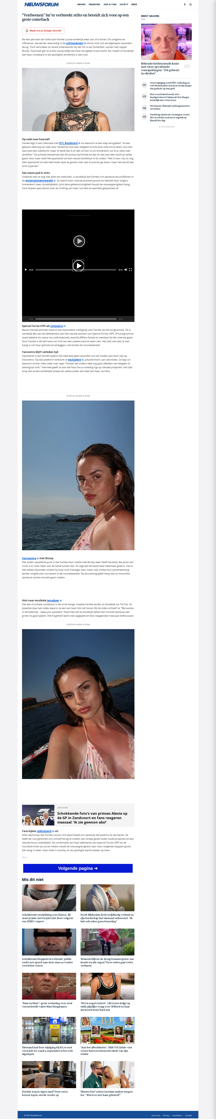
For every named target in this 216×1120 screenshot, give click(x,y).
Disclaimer (177, 1115)
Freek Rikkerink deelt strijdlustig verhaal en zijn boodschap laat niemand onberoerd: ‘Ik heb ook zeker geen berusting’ (107, 918)
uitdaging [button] (56, 326)
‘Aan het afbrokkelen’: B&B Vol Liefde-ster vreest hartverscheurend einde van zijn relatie (106, 1051)
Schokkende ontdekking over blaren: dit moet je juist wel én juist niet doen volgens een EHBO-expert (47, 918)
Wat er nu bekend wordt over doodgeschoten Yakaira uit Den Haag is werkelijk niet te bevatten (169, 97)
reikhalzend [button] (44, 831)
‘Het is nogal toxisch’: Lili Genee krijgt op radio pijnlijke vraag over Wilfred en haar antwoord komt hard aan (105, 1006)
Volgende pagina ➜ (78, 868)
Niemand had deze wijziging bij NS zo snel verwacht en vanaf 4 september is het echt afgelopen (47, 1051)
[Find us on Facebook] (184, 4)
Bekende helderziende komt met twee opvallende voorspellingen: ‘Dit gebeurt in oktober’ (160, 69)
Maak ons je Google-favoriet (45, 30)
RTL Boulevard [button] (68, 143)
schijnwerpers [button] (74, 43)
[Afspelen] (78, 266)
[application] (78, 266)
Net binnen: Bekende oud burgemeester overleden (170, 107)
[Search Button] (191, 4)
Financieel (95, 4)
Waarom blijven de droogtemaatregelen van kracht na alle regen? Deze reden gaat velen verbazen (107, 962)
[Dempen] (125, 319)
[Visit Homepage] (41, 4)
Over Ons (155, 1115)
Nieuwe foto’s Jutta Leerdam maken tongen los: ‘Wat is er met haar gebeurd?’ (107, 1093)
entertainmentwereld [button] (39, 180)
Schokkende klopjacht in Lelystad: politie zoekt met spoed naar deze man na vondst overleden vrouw (47, 962)
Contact (188, 1115)
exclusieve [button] (74, 359)
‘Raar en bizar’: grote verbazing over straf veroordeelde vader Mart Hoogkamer (47, 1005)
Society (124, 4)
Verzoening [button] (29, 558)
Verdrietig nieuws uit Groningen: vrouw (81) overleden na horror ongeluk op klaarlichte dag (169, 117)
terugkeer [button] (53, 600)
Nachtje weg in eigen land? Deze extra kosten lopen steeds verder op (45, 1093)
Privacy (166, 1115)
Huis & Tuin (110, 4)
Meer (134, 4)
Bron (24, 857)
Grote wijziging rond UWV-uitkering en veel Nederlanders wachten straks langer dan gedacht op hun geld (171, 86)
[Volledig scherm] (130, 319)
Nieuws (81, 4)
